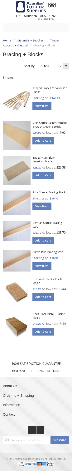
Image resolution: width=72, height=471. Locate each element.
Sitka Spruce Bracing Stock (48, 192)
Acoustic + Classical (16, 45)
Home (7, 40)
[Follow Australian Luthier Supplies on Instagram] (40, 429)
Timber (55, 40)
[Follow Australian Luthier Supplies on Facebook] (32, 429)
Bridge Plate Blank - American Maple (44, 159)
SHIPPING (37, 371)
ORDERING (18, 371)
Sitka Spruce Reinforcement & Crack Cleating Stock (49, 124)
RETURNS (54, 371)
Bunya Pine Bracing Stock (48, 252)
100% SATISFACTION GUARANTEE (36, 364)
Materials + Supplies (31, 40)
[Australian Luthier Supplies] (36, 10)
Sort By (29, 66)
